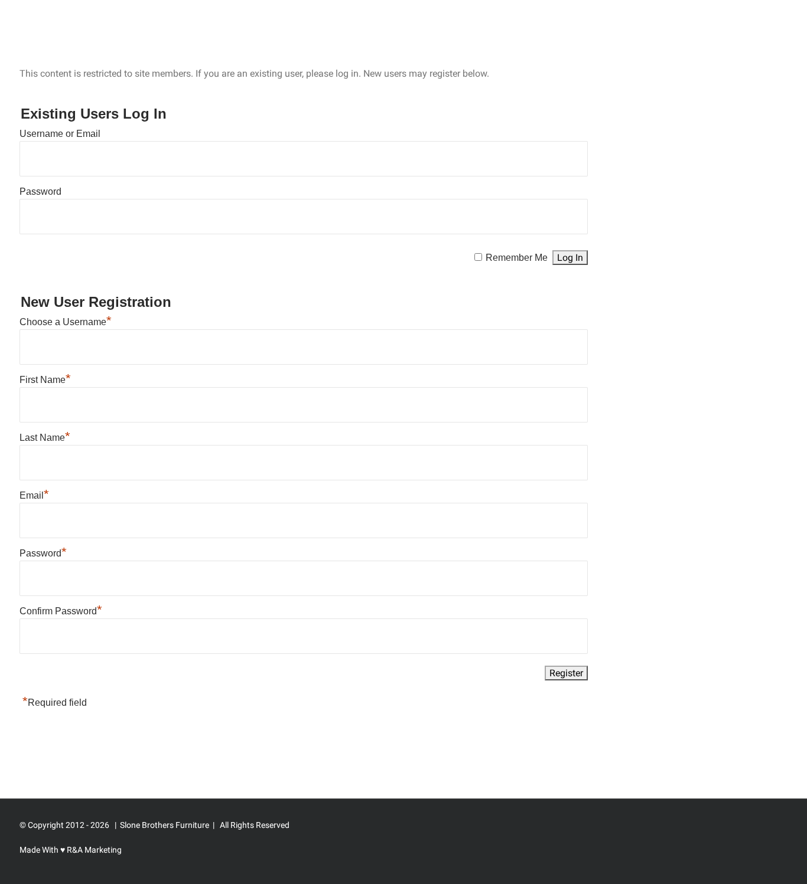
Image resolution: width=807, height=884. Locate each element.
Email (34, 495)
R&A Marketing (93, 849)
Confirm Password (60, 611)
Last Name (44, 438)
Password (40, 191)
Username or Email (59, 134)
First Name (45, 380)
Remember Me (517, 258)
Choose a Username (65, 322)
